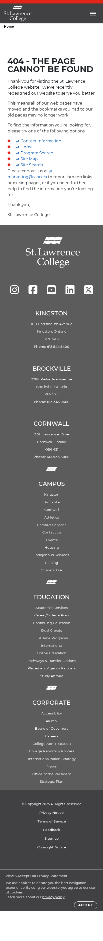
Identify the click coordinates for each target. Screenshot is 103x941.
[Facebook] (33, 292)
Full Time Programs (52, 638)
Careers (51, 736)
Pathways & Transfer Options (51, 661)
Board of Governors (51, 728)
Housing (51, 547)
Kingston (51, 494)
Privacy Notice (51, 813)
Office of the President (51, 774)
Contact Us (51, 532)
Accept (85, 905)
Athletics (51, 517)
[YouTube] (52, 292)
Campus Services (51, 525)
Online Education (51, 653)
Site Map (29, 159)
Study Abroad (51, 676)
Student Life (51, 570)
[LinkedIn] (70, 292)
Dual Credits (51, 630)
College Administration (51, 744)
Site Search (31, 165)
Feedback (51, 830)
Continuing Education (51, 623)
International (51, 645)
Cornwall (51, 510)
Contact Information (40, 141)
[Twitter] (88, 292)
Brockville (51, 502)
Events (52, 540)
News (51, 766)
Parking (51, 563)
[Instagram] (15, 292)
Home (9, 26)
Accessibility (51, 713)
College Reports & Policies (51, 751)
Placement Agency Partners (52, 668)
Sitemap (51, 838)
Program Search (36, 153)
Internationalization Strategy (52, 759)
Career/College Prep (51, 615)
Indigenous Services (51, 555)
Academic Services (52, 608)
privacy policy (53, 897)
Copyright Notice (51, 847)
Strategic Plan (51, 781)
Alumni (52, 721)
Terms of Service (51, 821)
